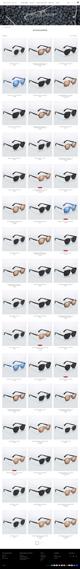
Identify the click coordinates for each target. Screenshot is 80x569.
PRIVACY (42, 559)
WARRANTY (56, 558)
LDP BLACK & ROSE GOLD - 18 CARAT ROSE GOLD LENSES (65, 473)
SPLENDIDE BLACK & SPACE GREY (40, 95)
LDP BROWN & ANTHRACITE (14, 441)
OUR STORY (21, 555)
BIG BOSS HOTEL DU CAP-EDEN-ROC (65, 221)
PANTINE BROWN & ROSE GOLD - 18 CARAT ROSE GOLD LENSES (65, 410)
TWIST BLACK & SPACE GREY (40, 379)
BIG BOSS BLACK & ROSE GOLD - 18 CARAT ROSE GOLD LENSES (40, 64)
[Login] (74, 2)
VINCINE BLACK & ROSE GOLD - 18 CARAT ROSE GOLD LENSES (14, 285)
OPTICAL (32, 2)
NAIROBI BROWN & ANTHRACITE (40, 504)
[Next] (43, 543)
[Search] (72, 2)
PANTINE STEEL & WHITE (14, 347)
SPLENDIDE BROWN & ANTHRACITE (65, 347)
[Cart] (77, 2)
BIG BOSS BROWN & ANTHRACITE (66, 284)
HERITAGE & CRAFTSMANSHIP (24, 558)
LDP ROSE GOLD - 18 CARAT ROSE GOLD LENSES (66, 536)
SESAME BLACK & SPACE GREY (40, 221)
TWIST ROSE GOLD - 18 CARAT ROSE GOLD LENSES (14, 222)
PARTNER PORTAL (43, 556)
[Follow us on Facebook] (70, 556)
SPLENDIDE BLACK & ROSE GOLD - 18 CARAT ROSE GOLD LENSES (65, 316)
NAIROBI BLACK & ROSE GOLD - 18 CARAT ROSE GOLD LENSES (14, 410)
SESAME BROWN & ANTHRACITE (65, 379)
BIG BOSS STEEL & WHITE (40, 158)
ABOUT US (51, 2)
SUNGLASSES (24, 2)
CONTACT (55, 555)
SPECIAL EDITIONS (41, 2)
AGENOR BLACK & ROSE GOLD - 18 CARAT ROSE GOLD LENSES (40, 127)
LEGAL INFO (42, 558)
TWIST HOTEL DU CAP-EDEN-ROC (14, 95)
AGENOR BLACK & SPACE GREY (14, 158)
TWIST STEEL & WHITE (14, 504)
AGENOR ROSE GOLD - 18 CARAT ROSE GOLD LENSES (40, 442)
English (68, 2)
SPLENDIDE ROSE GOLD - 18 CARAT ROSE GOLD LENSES (40, 190)
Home (3, 27)
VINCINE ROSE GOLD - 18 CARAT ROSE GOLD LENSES (40, 348)
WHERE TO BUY (43, 555)
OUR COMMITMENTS (23, 559)
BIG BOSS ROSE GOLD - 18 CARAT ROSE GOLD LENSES (66, 96)
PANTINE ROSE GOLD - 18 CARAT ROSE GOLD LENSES (66, 505)
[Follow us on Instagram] (73, 556)
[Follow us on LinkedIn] (76, 556)
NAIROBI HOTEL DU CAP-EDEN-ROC (14, 379)
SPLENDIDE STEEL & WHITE (40, 409)
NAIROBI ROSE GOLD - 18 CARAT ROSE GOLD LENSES (40, 536)
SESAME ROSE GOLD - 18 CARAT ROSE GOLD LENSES (14, 473)
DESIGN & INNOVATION (23, 556)
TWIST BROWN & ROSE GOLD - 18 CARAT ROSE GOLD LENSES (40, 253)
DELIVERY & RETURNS (57, 556)
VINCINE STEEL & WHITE (66, 441)
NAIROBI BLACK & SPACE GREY (40, 284)
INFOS (57, 2)
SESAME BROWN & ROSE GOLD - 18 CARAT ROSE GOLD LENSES (65, 159)
